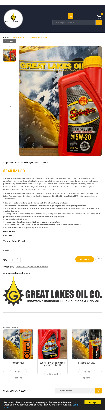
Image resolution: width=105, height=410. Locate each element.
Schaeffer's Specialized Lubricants (32, 266)
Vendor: (7, 241)
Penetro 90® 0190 (86, 363)
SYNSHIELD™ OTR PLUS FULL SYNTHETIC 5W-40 (52, 364)
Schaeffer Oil (18, 241)
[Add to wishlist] (98, 259)
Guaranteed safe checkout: (17, 273)
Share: (6, 250)
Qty (5, 259)
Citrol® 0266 (18, 363)
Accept (92, 402)
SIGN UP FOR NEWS (14, 390)
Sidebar (11, 41)
